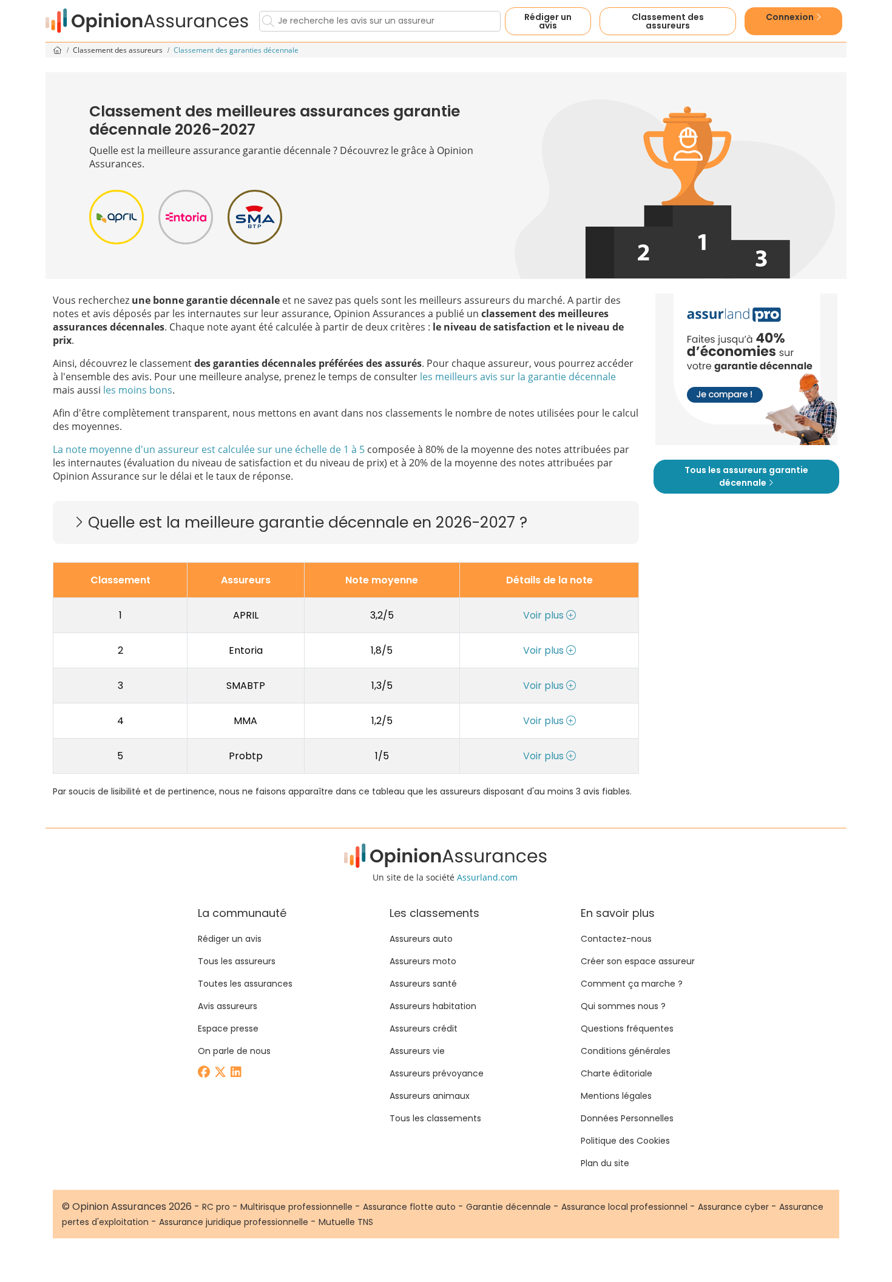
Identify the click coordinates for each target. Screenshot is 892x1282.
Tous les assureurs (236, 961)
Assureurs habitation (433, 1006)
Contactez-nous (616, 939)
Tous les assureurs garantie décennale (746, 476)
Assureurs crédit (424, 1028)
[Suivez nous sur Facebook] (205, 1073)
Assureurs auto (421, 939)
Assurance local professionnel (624, 1207)
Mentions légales (616, 1096)
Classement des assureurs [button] (668, 21)
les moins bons (137, 390)
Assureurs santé (423, 984)
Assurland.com (487, 877)
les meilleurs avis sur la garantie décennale (518, 376)
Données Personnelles (627, 1118)
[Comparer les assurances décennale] (746, 369)
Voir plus (544, 615)
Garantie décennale (508, 1207)
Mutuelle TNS (346, 1222)
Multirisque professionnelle (296, 1207)
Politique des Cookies (625, 1141)
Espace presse (228, 1028)
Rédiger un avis (548, 21)
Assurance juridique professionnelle (233, 1222)
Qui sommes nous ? (623, 1006)
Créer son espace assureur (638, 961)
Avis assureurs (227, 1006)
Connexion (791, 17)
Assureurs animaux (430, 1096)
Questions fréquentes (627, 1028)
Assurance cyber (733, 1207)
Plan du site (605, 1163)
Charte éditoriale (616, 1073)
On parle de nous (234, 1051)
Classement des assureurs (118, 50)
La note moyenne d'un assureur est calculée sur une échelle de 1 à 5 (209, 449)
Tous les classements (435, 1118)
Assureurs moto (423, 961)
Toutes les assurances (245, 984)
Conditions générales (626, 1051)
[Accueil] (147, 21)
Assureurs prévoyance (437, 1073)
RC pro (216, 1207)
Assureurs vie (417, 1051)
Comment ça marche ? (632, 984)
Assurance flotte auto (409, 1207)
